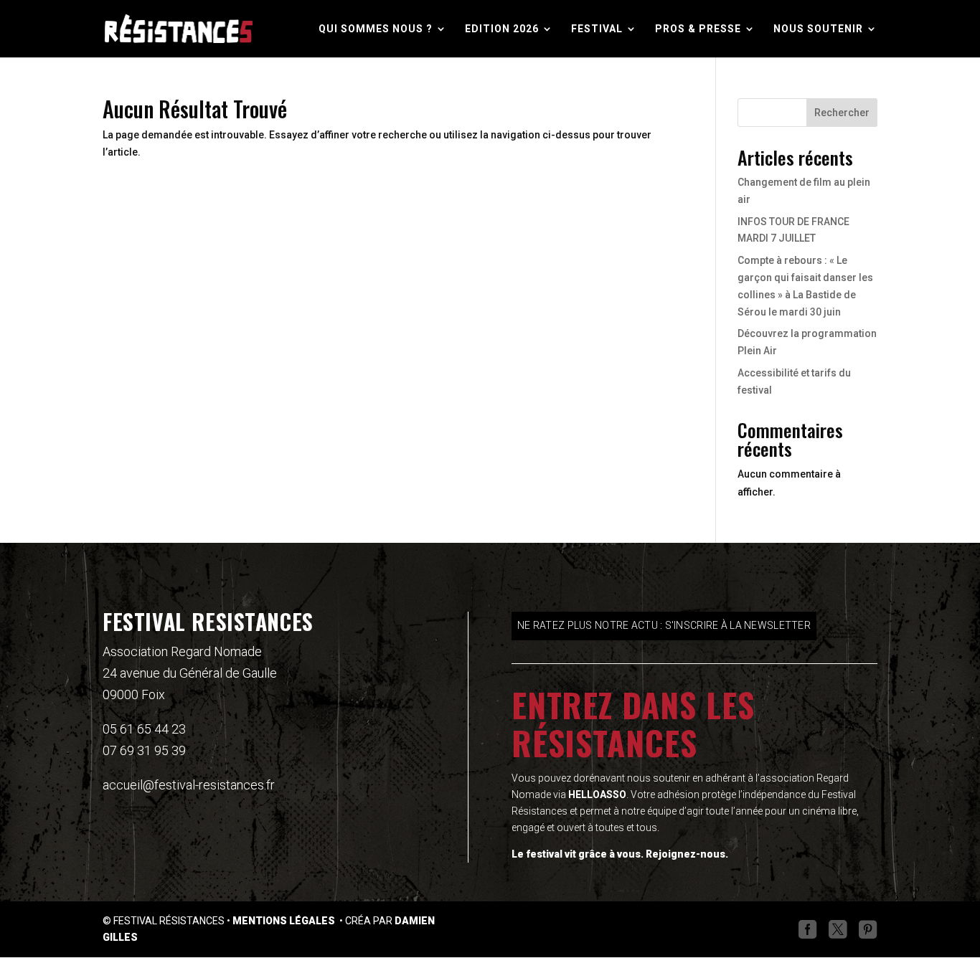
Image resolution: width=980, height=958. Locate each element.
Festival (597, 29)
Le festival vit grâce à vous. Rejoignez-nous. (620, 854)
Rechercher (842, 112)
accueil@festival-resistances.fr (189, 784)
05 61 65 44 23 (144, 728)
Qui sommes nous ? (376, 29)
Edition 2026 (502, 29)
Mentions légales (284, 920)
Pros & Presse (698, 29)
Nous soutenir (818, 29)
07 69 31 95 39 (144, 750)
